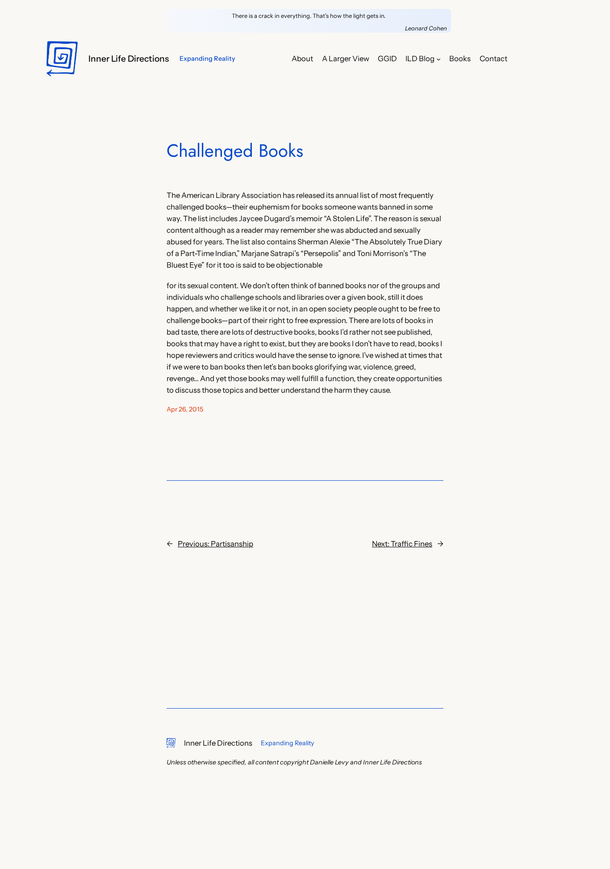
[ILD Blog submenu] (438, 58)
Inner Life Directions (128, 58)
